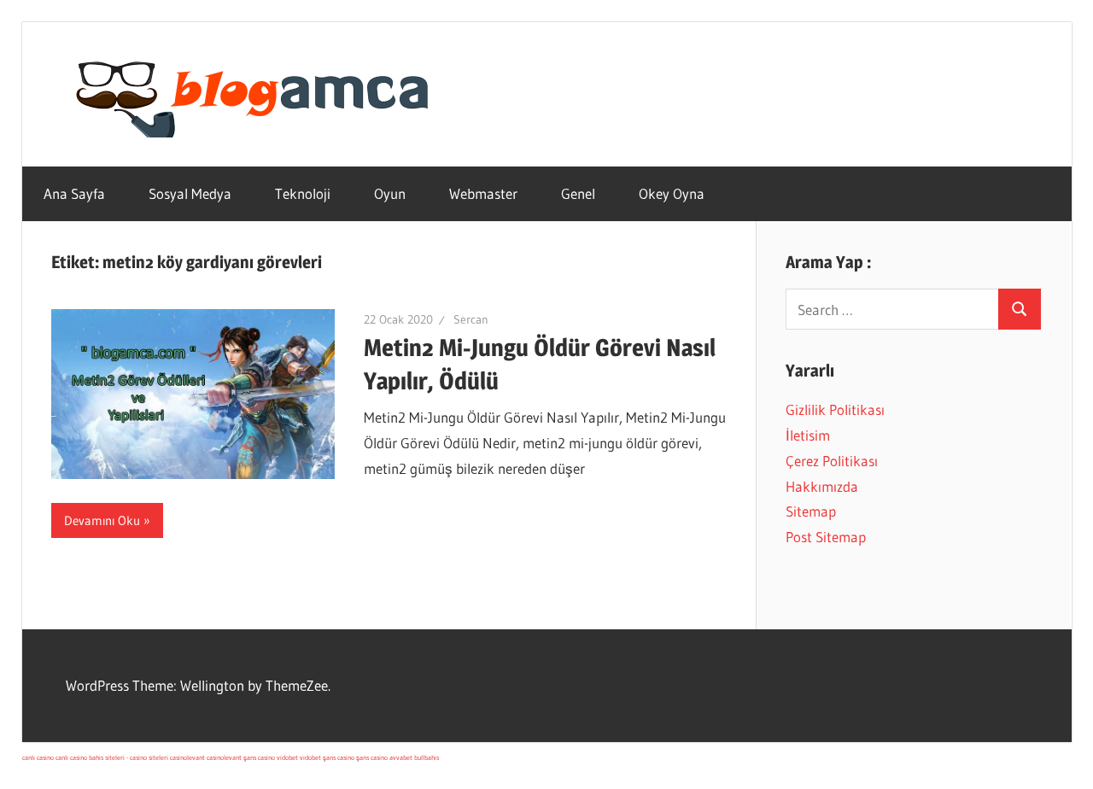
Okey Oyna (671, 193)
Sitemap (811, 511)
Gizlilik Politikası (835, 409)
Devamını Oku (102, 520)
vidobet (287, 757)
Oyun (390, 193)
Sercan (470, 319)
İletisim (808, 435)
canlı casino (38, 757)
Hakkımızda (822, 486)
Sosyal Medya (190, 193)
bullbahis (426, 757)
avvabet (400, 757)
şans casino (259, 757)
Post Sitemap (826, 537)
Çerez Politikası (832, 461)
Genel (578, 193)
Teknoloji (302, 193)
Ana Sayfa (74, 193)
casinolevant (187, 757)
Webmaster (483, 193)
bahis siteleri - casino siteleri (128, 757)
